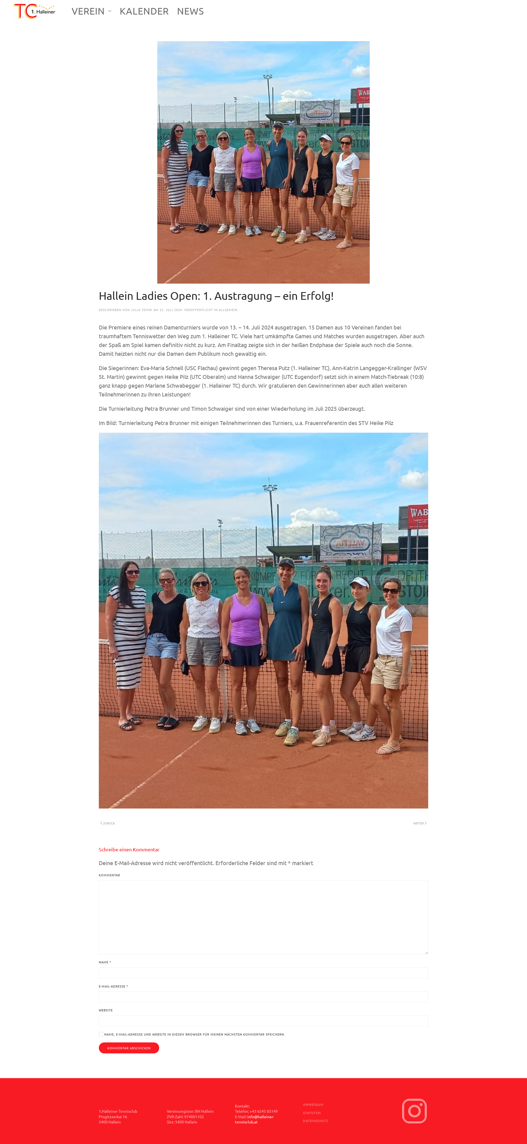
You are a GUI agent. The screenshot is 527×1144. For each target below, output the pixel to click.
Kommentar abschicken (129, 1048)
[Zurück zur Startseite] (35, 11)
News (190, 10)
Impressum (313, 1104)
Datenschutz (316, 1120)
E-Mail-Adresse (113, 986)
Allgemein (228, 309)
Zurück (109, 823)
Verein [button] (88, 10)
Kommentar (109, 875)
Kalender (144, 10)
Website (106, 1010)
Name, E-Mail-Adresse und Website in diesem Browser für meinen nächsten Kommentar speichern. (194, 1034)
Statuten (312, 1113)
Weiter (418, 823)
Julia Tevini (141, 309)
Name (105, 962)
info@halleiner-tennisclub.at (254, 1119)
